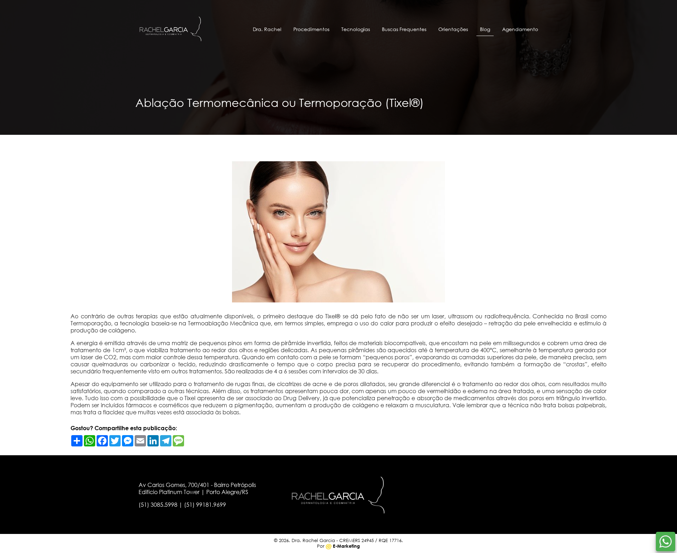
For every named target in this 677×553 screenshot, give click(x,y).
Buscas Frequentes (404, 29)
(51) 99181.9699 (205, 504)
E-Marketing (345, 546)
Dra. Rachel (267, 29)
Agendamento (520, 29)
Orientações (453, 29)
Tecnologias (355, 29)
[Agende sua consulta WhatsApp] (665, 541)
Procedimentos (311, 29)
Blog (485, 29)
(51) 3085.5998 (158, 504)
